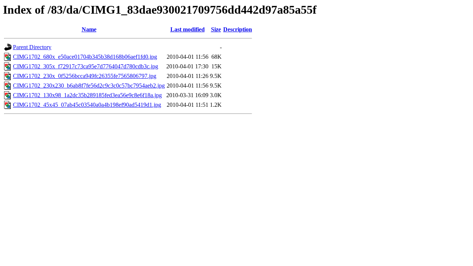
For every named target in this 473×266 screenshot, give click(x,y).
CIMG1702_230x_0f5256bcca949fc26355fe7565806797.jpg (84, 76)
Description (237, 29)
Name (89, 29)
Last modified (187, 29)
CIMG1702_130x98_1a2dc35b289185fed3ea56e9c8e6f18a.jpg (87, 95)
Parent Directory (32, 47)
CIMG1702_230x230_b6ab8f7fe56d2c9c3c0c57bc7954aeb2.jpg (89, 85)
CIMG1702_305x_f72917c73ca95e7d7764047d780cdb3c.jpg (85, 66)
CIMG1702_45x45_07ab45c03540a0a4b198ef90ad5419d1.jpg (87, 105)
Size (216, 29)
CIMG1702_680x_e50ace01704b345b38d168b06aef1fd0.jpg (85, 57)
